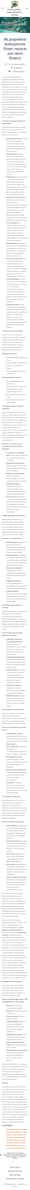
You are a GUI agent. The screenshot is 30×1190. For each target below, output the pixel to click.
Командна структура (15, 1171)
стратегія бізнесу (18, 1157)
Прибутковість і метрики (15, 1179)
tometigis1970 (19, 64)
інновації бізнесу (20, 1154)
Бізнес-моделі (18, 71)
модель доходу (11, 1156)
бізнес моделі (12, 1153)
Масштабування (15, 1175)
